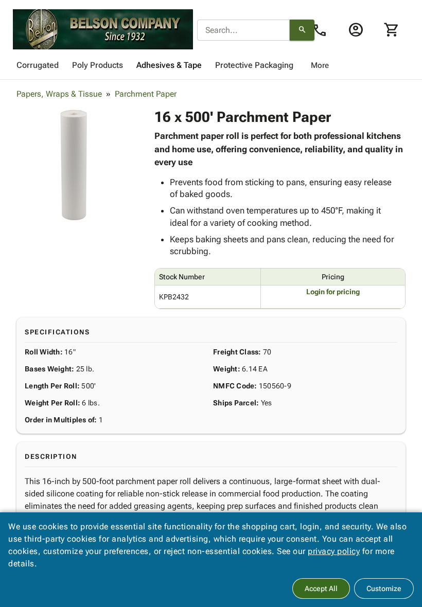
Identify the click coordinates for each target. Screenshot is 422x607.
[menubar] (211, 65)
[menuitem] (37, 65)
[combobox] (243, 30)
